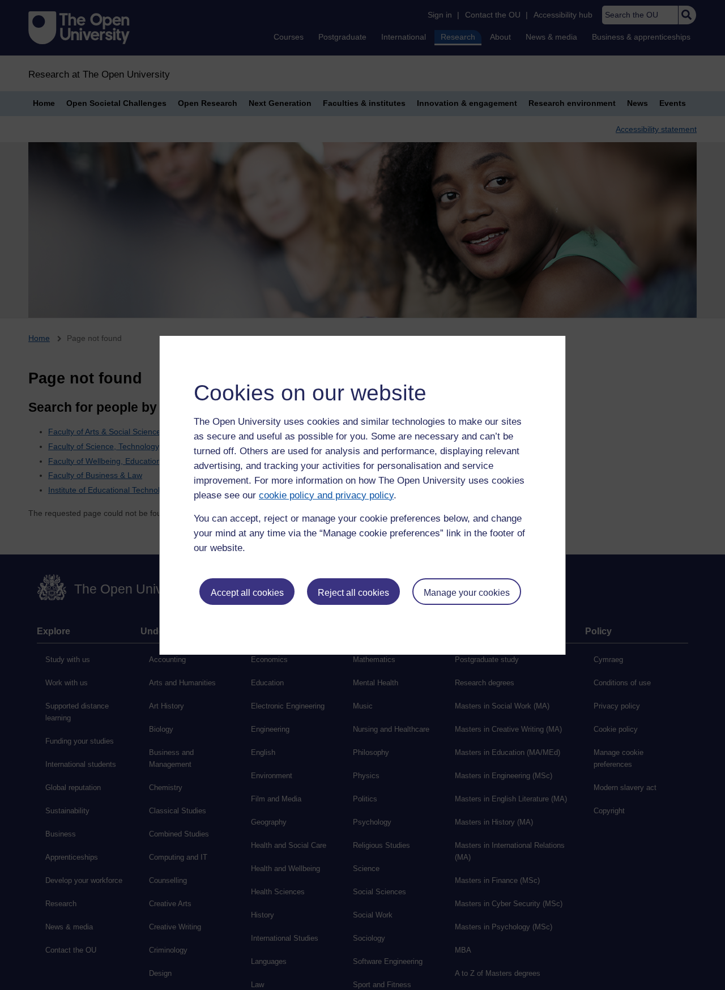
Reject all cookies (353, 593)
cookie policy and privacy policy (326, 495)
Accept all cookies (247, 593)
